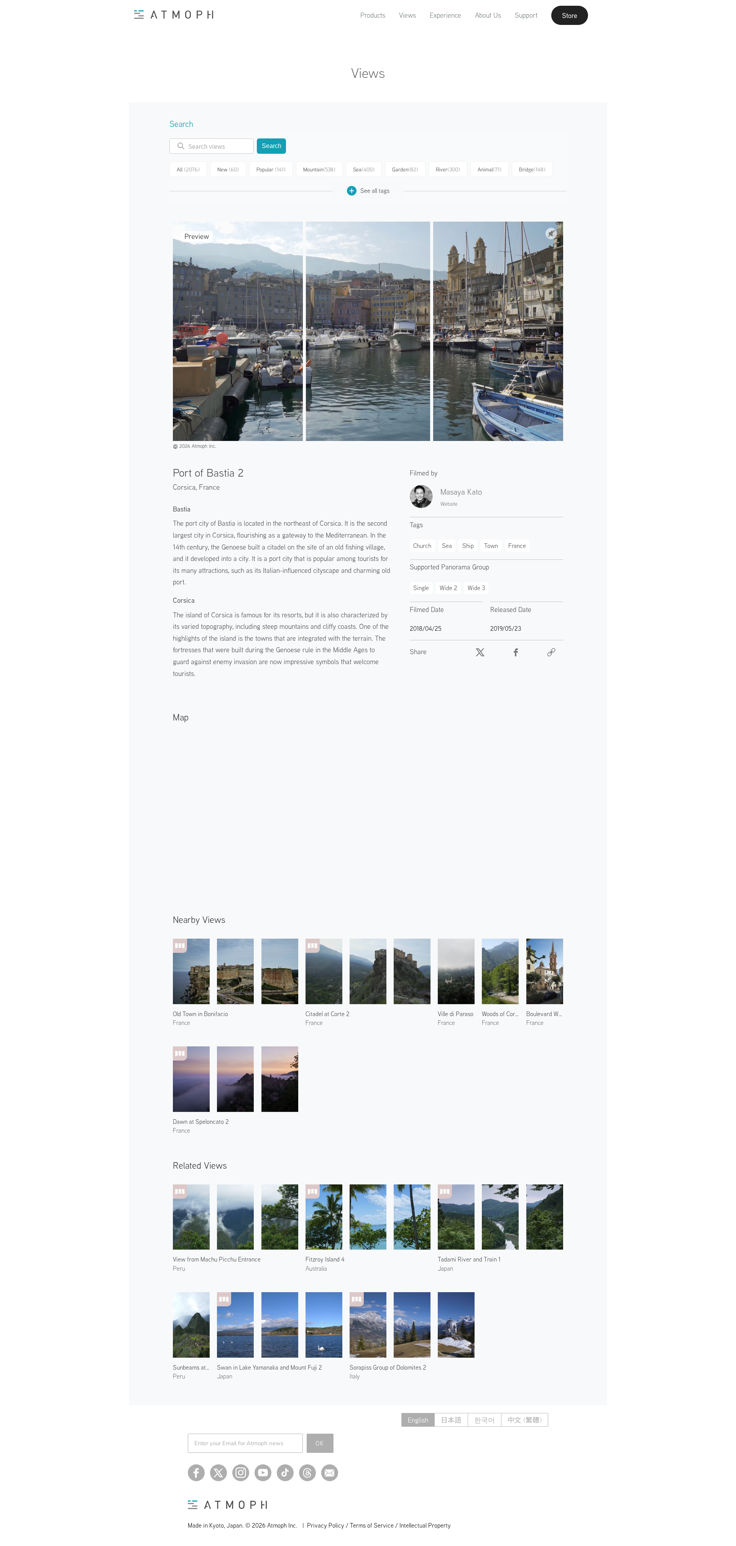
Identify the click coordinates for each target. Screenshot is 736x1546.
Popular (271, 169)
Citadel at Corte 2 (328, 1014)
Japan (445, 1268)
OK (319, 1443)
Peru (179, 1268)
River (448, 169)
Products (372, 15)
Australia (316, 1268)
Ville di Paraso (455, 1014)
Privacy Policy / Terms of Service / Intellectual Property (379, 1525)
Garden (405, 169)
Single (421, 588)
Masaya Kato (461, 492)
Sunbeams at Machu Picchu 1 (191, 1367)
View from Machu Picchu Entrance (217, 1259)
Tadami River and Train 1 (469, 1259)
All (188, 169)
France (209, 487)
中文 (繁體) (525, 1420)
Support (526, 15)
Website (449, 503)
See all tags (374, 190)
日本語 (451, 1420)
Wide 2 (448, 588)
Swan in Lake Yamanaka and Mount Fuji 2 (269, 1367)
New (228, 169)
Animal (489, 169)
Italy (355, 1376)
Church (422, 545)
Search (271, 146)
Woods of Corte (500, 1014)
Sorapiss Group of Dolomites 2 (388, 1367)
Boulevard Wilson (544, 1014)
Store (569, 15)
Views (407, 15)
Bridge (532, 169)
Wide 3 (476, 588)
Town (491, 545)
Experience (445, 15)
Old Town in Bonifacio (200, 1014)
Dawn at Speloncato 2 (201, 1121)
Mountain (319, 169)
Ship (468, 545)
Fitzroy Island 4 (325, 1259)
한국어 (484, 1420)
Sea (364, 169)
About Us (488, 15)
